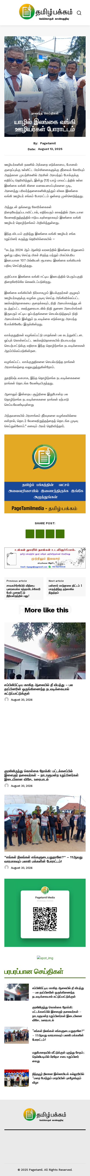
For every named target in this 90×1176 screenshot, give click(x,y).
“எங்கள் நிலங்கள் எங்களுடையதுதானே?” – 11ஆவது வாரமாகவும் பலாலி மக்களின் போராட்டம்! (43, 859)
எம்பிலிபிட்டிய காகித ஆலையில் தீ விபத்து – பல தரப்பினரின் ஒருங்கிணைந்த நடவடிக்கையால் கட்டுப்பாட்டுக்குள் (38, 689)
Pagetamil (48, 143)
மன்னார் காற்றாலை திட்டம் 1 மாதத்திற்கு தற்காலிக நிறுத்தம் (65, 589)
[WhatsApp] (60, 534)
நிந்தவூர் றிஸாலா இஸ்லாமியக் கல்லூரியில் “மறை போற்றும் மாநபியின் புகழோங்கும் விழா (58, 1078)
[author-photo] (7, 699)
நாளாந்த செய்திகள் (45, 113)
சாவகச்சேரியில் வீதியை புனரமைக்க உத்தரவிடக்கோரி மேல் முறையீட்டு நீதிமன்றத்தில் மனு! (23, 591)
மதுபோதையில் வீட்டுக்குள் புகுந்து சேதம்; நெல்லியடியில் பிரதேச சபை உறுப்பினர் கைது (58, 1056)
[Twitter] (40, 534)
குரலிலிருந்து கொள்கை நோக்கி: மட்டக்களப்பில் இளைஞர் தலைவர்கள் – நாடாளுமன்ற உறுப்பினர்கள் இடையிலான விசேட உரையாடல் (41, 775)
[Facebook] (30, 534)
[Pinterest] (50, 534)
